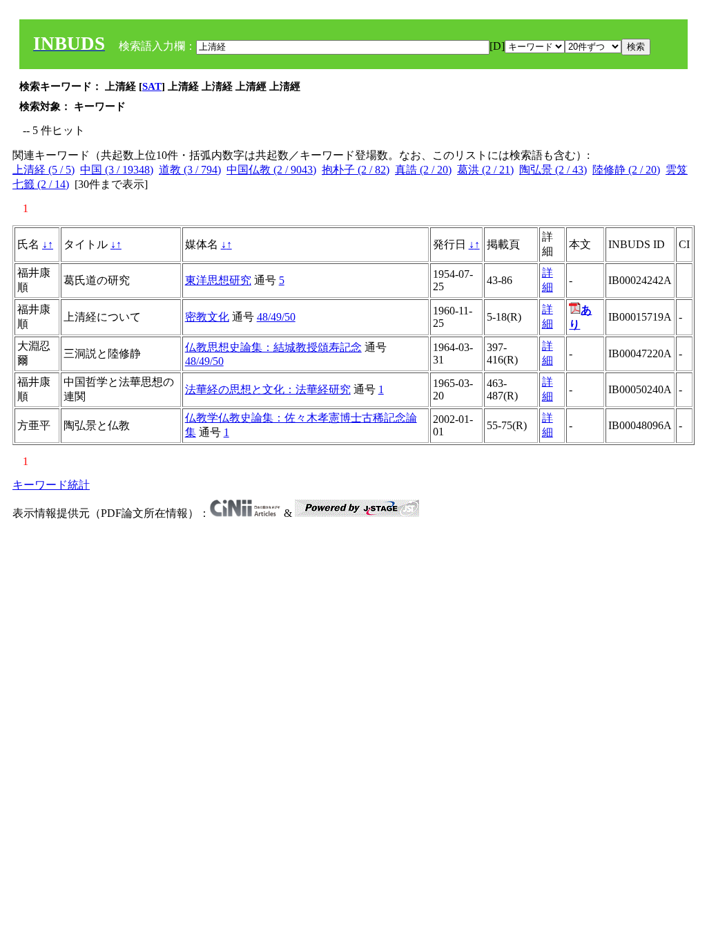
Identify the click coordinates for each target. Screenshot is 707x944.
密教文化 (207, 317)
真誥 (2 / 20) (423, 170)
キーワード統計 (51, 485)
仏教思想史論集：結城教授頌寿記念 (273, 347)
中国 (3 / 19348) (116, 170)
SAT (152, 86)
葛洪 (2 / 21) (485, 170)
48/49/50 (276, 317)
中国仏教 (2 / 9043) (271, 170)
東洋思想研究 (218, 280)
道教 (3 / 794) (190, 170)
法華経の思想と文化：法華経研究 (268, 389)
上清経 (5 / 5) (43, 170)
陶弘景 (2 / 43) (553, 170)
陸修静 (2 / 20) (626, 170)
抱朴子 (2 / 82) (355, 170)
